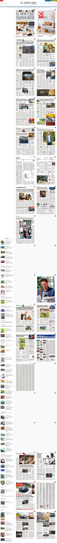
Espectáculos (48, 7)
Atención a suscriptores (44, 3)
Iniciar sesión (54, 3)
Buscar (7, 3)
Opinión (16, 7)
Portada (8, 7)
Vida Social (43, 7)
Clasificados (30, 7)
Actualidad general (20, 7)
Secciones (3, 3)
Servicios (39, 7)
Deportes (26, 7)
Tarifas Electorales (47, 0)
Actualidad (12, 7)
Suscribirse (49, 3)
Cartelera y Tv (35, 7)
